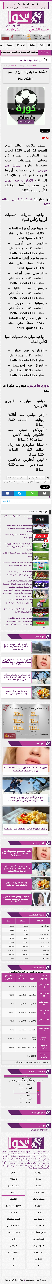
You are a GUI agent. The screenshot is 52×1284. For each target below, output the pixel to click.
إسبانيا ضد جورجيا (42, 482)
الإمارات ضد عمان (19, 180)
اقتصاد (13, 1199)
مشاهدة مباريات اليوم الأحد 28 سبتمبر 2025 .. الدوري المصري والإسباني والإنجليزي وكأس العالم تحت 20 (26, 623)
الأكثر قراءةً (39, 843)
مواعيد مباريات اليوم (36, 478)
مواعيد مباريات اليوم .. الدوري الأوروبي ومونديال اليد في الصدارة (18, 601)
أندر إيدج (38, 1206)
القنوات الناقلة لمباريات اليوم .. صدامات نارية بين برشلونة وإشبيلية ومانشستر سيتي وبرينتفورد (17, 584)
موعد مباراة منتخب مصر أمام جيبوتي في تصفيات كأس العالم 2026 (19, 575)
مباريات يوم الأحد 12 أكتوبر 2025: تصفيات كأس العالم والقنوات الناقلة (19, 529)
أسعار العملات (37, 915)
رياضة (38, 60)
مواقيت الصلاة (37, 1072)
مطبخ (9, 45)
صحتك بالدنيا (39, 1199)
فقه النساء (38, 1226)
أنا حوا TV (21, 45)
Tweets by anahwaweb (40, 1130)
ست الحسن (13, 1186)
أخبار (42, 45)
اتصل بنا (38, 1259)
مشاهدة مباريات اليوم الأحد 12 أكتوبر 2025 (17, 517)
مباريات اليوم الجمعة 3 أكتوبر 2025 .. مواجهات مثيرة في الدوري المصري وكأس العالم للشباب (17, 594)
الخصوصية (13, 1253)
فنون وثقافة (38, 1193)
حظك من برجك (13, 1233)
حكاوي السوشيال (13, 1206)
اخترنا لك (40, 744)
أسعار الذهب (38, 968)
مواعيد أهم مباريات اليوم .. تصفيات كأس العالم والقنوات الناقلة (17, 564)
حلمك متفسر (13, 1226)
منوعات (13, 1213)
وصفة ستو (39, 1219)
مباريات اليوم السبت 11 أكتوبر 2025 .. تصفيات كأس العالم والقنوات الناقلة (18, 547)
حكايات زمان (38, 1246)
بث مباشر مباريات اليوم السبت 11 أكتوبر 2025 (18, 536)
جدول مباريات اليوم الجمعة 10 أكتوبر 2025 (17, 554)
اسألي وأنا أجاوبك (38, 1233)
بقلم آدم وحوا (39, 1239)
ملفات (38, 1213)
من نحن (13, 1246)
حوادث (32, 45)
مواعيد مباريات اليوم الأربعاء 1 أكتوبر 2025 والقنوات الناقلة (17, 610)
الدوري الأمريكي (39, 386)
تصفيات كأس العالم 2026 (16, 478)
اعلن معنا (38, 1253)
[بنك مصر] (26, 37)
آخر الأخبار (40, 637)
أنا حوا (13, 1239)
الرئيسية (39, 1173)
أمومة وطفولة (13, 1219)
